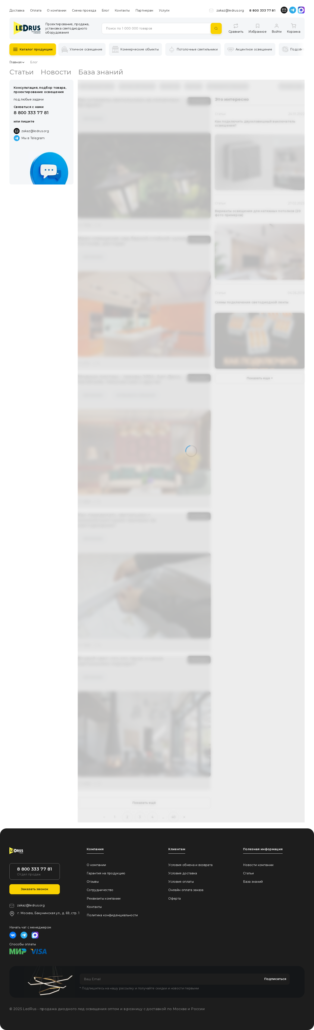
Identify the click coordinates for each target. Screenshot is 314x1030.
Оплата (36, 10)
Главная (15, 62)
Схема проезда (84, 10)
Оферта (174, 898)
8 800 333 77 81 (262, 10)
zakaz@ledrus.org (230, 10)
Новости (56, 72)
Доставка (17, 10)
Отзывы (93, 882)
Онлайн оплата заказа (185, 890)
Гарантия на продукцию (106, 873)
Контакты (122, 10)
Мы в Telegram (33, 138)
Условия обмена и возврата (190, 865)
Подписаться (275, 979)
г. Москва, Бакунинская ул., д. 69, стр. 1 (48, 913)
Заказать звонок (34, 889)
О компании (56, 10)
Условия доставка (182, 873)
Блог (105, 10)
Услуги (164, 10)
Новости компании (258, 865)
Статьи (21, 72)
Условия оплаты (181, 882)
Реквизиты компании (104, 898)
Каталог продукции (36, 49)
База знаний (100, 72)
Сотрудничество (100, 890)
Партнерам (144, 10)
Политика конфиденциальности (112, 915)
